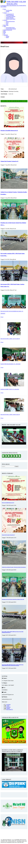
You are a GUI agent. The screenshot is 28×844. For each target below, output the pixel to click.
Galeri (4, 26)
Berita (4, 32)
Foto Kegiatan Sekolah (11, 28)
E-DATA (5, 20)
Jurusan (5, 12)
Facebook (8, 704)
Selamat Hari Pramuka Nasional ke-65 (9, 161)
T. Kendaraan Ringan (10, 16)
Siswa (7, 22)
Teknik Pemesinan (10, 15)
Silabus (7, 36)
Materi (7, 37)
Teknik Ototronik (9, 17)
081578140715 (9, 709)
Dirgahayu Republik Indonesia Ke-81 (9, 130)
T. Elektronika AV (10, 14)
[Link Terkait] (14, 787)
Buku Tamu (5, 25)
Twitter (7, 705)
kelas (7, 23)
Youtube (8, 708)
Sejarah (7, 11)
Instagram (8, 707)
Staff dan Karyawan (10, 21)
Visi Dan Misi (9, 10)
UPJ (4, 33)
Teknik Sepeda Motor (10, 19)
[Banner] (14, 743)
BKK (4, 31)
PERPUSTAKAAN (7, 30)
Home (4, 9)
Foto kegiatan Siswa (10, 27)
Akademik (5, 35)
